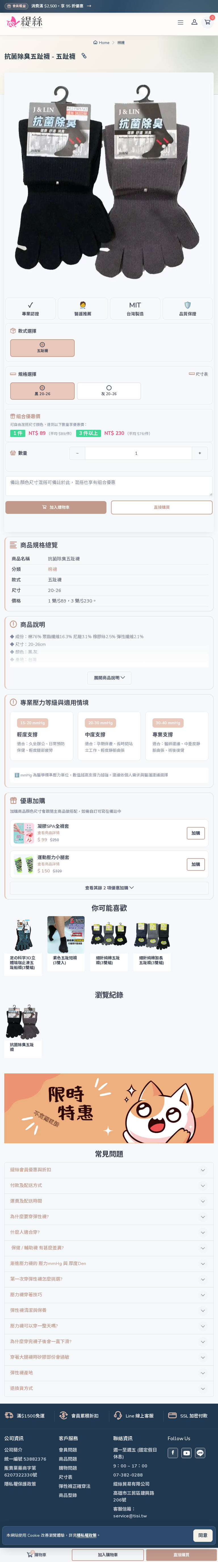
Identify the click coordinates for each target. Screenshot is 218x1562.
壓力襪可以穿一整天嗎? (34, 1326)
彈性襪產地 (21, 1373)
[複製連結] (84, 57)
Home (104, 42)
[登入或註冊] (194, 22)
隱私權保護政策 (20, 1484)
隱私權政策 (87, 1535)
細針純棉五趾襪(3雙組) (108, 960)
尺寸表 (65, 1477)
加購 (196, 833)
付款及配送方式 (26, 1185)
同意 (202, 1535)
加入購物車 (60, 507)
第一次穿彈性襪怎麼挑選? (36, 1279)
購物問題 (68, 1468)
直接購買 (162, 507)
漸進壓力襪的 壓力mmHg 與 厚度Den (48, 1264)
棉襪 (121, 42)
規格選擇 (27, 374)
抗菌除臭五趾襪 (22, 1047)
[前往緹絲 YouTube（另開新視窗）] (186, 1453)
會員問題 (68, 1450)
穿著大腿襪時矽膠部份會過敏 (39, 1357)
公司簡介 (13, 1450)
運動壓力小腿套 (53, 858)
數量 (22, 453)
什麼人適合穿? (25, 1232)
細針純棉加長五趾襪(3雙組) (151, 960)
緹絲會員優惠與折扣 (30, 1170)
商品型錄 (68, 1495)
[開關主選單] (180, 22)
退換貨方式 (21, 1388)
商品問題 (68, 1459)
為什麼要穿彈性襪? (29, 1217)
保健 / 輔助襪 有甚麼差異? (37, 1248)
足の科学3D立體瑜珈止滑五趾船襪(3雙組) (22, 962)
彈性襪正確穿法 (75, 1486)
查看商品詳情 (48, 833)
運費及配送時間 (26, 1201)
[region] (109, 736)
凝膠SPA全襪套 (53, 826)
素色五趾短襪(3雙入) (65, 960)
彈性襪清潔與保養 (28, 1310)
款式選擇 (27, 331)
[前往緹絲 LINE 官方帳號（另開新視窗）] (200, 1453)
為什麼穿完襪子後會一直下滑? (41, 1342)
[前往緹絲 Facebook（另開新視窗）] (173, 1453)
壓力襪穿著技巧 (26, 1295)
